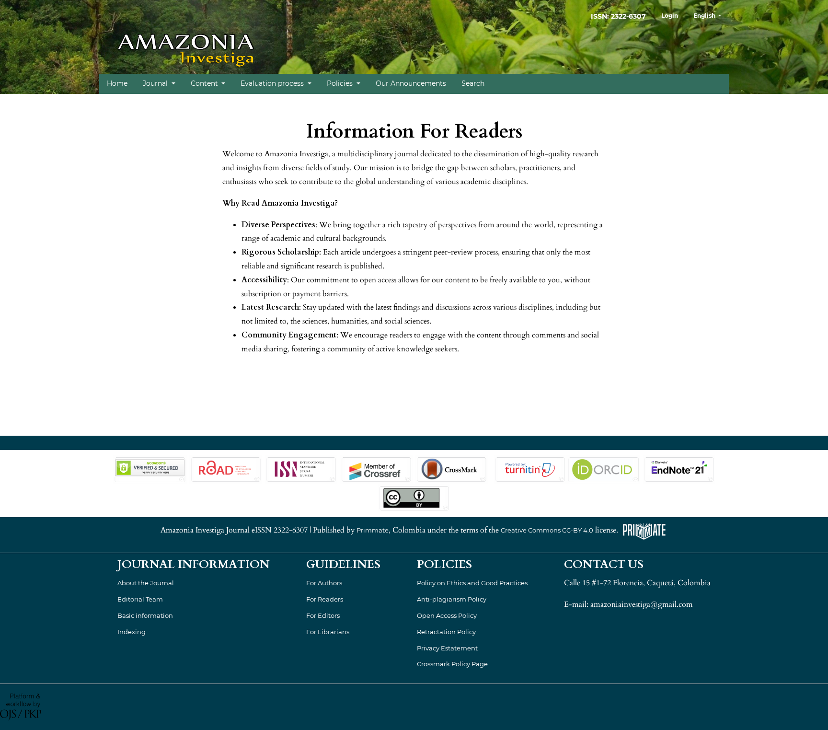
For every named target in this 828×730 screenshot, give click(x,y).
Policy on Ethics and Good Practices (472, 583)
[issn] (300, 468)
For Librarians (327, 632)
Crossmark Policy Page (452, 664)
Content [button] (205, 83)
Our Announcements (411, 83)
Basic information (145, 615)
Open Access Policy (447, 615)
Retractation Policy (446, 632)
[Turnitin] (529, 468)
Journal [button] (156, 83)
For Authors (324, 583)
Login (669, 15)
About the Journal (145, 583)
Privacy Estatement (447, 648)
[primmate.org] (644, 530)
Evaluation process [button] (273, 83)
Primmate (372, 530)
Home (117, 83)
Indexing (131, 632)
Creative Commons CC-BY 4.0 (547, 530)
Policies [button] (341, 83)
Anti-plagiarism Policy (451, 599)
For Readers (324, 599)
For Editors (323, 615)
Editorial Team (140, 599)
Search (472, 83)
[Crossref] (376, 468)
